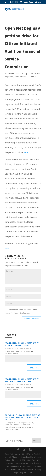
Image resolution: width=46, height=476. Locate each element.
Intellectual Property (12, 424)
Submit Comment (31, 318)
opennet (10, 73)
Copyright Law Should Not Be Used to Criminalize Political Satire (22, 417)
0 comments (33, 76)
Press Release (20, 76)
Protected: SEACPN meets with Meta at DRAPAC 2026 (22, 344)
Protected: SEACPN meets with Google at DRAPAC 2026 (22, 380)
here (26, 152)
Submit (34, 367)
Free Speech (26, 348)
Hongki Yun (11, 423)
